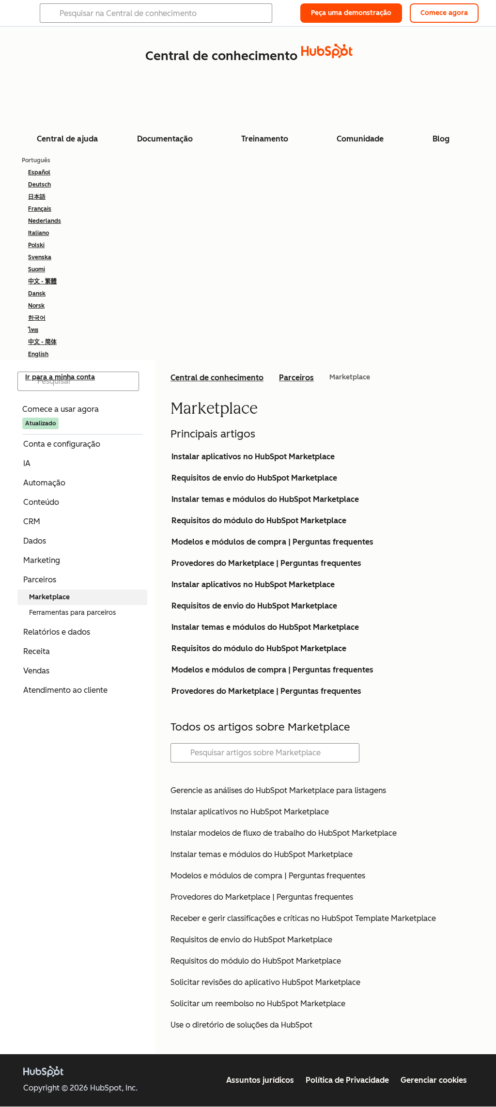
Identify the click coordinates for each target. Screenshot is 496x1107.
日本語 (37, 196)
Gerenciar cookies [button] (434, 1080)
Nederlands (44, 221)
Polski (36, 245)
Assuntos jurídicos (260, 1080)
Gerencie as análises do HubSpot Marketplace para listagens (278, 790)
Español (39, 172)
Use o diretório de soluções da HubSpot (241, 1024)
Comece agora (444, 13)
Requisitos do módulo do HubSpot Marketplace (258, 520)
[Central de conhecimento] (327, 55)
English (38, 354)
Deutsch (39, 184)
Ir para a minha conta (60, 377)
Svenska (39, 257)
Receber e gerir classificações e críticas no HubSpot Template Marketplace (303, 918)
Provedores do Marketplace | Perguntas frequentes (266, 563)
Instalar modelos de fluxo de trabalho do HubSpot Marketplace (283, 833)
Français (39, 208)
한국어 (37, 317)
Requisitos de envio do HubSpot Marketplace (254, 478)
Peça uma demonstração (351, 13)
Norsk (36, 305)
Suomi (36, 269)
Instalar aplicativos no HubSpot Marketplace (253, 456)
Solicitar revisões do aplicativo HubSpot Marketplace (265, 982)
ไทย (33, 330)
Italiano (38, 233)
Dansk (37, 293)
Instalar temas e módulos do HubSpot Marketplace (265, 499)
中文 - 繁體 (42, 281)
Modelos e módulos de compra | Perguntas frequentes (272, 541)
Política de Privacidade (347, 1080)
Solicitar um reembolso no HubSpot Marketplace (257, 1003)
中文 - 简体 (42, 342)
